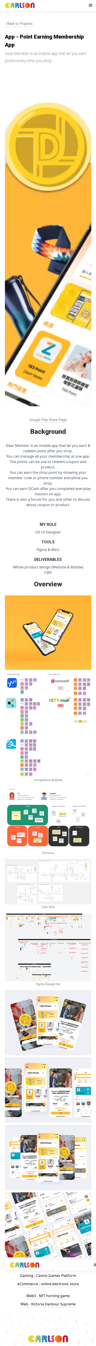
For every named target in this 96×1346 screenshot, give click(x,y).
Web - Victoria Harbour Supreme (48, 1304)
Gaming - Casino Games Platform (48, 1275)
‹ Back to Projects (19, 24)
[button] (90, 5)
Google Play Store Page (48, 420)
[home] (45, 5)
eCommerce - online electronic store (48, 1283)
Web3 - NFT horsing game (48, 1295)
